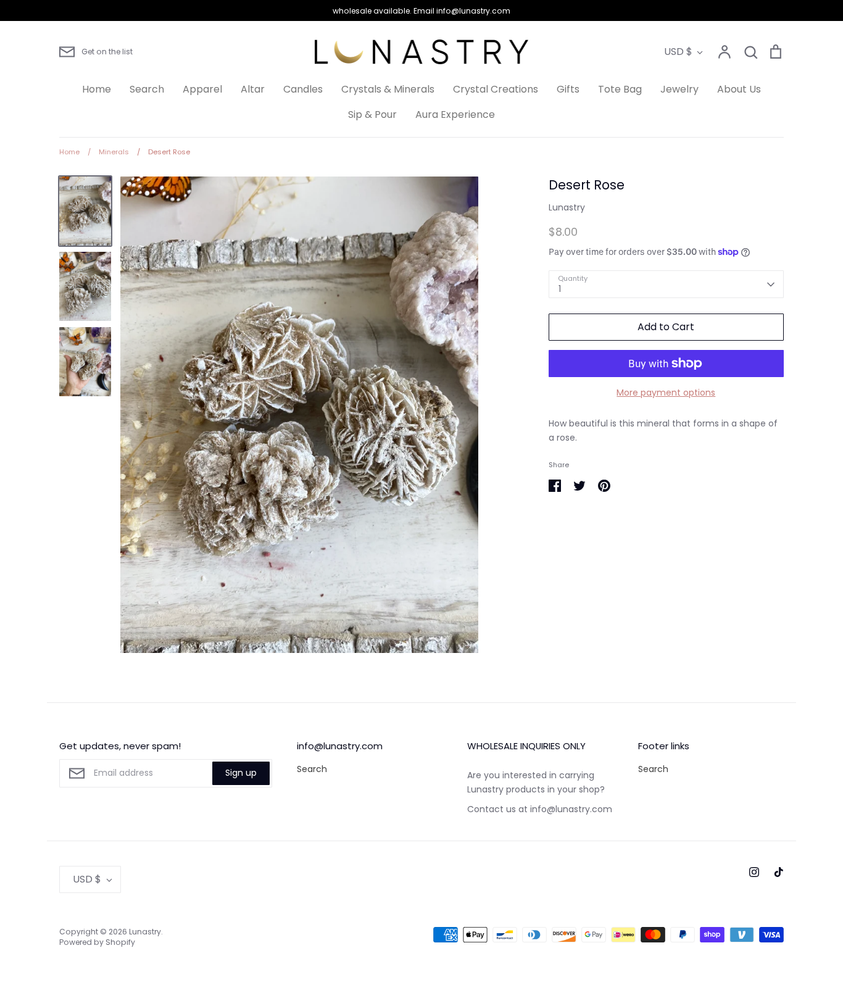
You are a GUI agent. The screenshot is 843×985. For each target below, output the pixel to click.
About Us (739, 89)
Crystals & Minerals (387, 89)
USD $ (678, 51)
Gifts (568, 89)
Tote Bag (620, 89)
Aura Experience (455, 114)
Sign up (241, 773)
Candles (303, 89)
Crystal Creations (495, 89)
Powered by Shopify (97, 942)
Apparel (202, 89)
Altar (253, 89)
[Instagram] (754, 872)
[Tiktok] (778, 872)
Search (147, 89)
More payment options (666, 392)
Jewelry (679, 89)
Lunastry (567, 207)
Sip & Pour (372, 114)
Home (96, 89)
